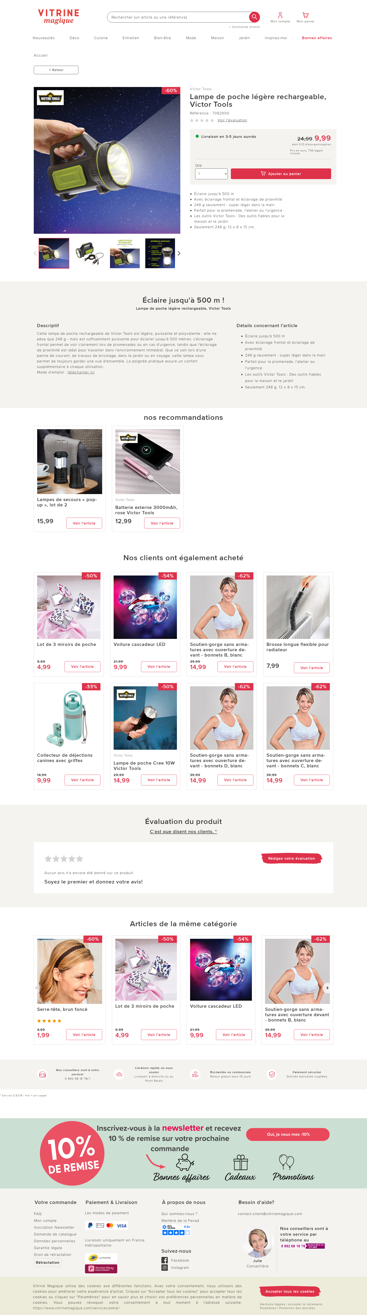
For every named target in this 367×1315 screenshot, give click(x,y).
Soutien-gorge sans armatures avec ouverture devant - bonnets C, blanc (296, 760)
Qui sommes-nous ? (179, 1213)
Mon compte (45, 1220)
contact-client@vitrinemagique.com (270, 1213)
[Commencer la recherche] (254, 17)
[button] (56, 1202)
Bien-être (162, 38)
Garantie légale (48, 1247)
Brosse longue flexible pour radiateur (298, 647)
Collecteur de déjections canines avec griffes (65, 758)
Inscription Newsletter (54, 1227)
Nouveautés (44, 38)
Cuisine (101, 38)
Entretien (131, 38)
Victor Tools (201, 89)
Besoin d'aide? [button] (256, 1202)
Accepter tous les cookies (290, 1291)
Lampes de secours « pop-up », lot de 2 (67, 502)
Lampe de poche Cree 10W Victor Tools (144, 765)
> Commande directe (244, 27)
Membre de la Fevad (180, 1220)
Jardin (244, 38)
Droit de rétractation (52, 1254)
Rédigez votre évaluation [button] (291, 858)
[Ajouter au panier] (281, 165)
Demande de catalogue (55, 1234)
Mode (191, 38)
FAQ (38, 1213)
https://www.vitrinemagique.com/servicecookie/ (76, 1308)
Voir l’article (84, 523)
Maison (217, 38)
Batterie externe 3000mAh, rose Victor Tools (146, 510)
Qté (198, 165)
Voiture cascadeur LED (140, 644)
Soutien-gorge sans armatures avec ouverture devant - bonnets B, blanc (219, 650)
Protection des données (297, 1308)
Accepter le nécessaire (305, 1304)
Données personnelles (54, 1241)
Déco (74, 38)
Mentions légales (272, 1304)
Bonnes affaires (317, 38)
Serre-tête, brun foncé (62, 1009)
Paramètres (268, 1308)
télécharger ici (81, 372)
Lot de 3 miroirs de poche (66, 644)
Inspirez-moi (276, 38)
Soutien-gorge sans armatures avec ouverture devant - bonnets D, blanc (219, 760)
